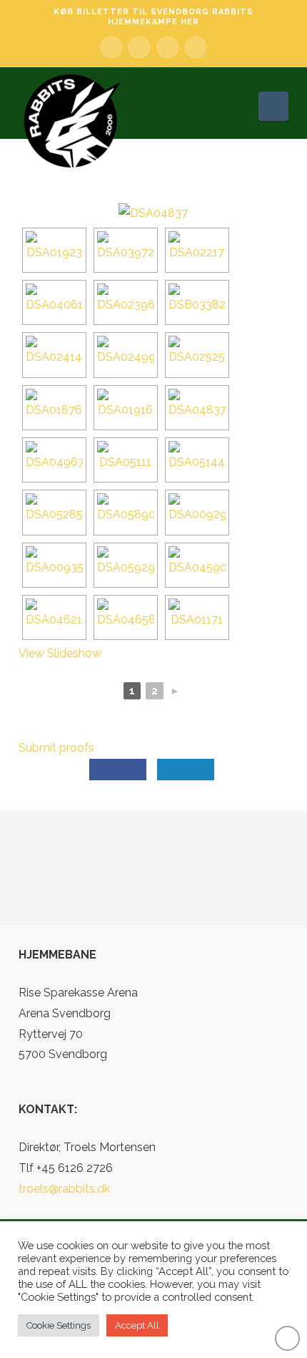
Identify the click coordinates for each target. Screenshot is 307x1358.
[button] (273, 106)
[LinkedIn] (139, 47)
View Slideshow (60, 653)
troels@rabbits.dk (64, 1188)
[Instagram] (195, 47)
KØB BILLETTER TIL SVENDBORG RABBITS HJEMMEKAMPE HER (153, 16)
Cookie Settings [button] (58, 1325)
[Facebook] (111, 47)
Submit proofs (56, 748)
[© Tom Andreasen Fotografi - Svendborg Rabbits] (54, 250)
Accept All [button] (137, 1325)
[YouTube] (167, 47)
